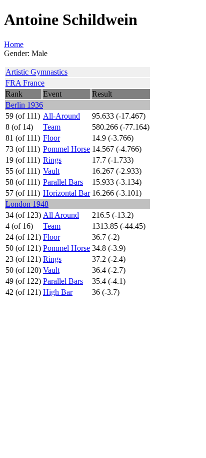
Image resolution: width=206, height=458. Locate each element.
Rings (52, 160)
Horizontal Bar (66, 193)
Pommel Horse (66, 149)
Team (51, 127)
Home (14, 44)
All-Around (61, 116)
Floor (51, 138)
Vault (51, 171)
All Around (61, 215)
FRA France (25, 83)
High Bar (57, 292)
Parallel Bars (63, 182)
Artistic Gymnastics (37, 72)
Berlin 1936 (24, 105)
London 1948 (27, 204)
